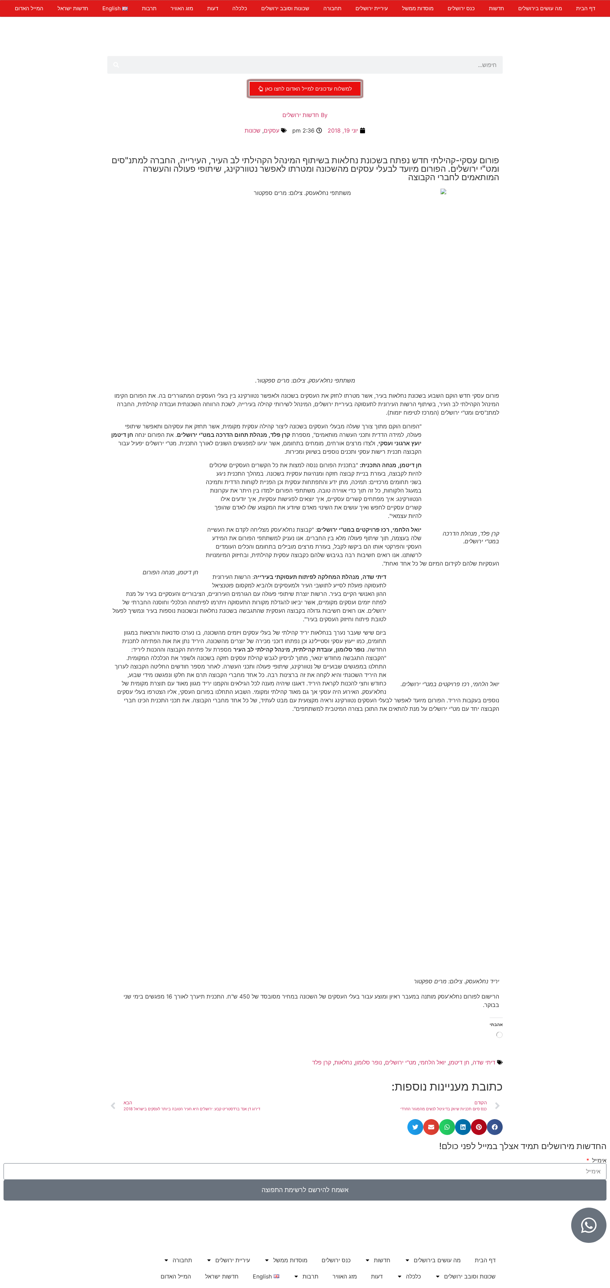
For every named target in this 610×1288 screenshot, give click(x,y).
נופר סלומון (368, 1062)
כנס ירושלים (461, 8)
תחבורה (332, 8)
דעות (212, 8)
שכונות (253, 130)
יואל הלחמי (432, 1062)
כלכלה (239, 8)
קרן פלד (321, 1062)
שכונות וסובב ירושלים (285, 8)
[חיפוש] (116, 65)
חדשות (496, 8)
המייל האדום (29, 8)
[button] (495, 1127)
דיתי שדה (484, 1062)
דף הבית (585, 8)
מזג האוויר (182, 8)
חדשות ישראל (73, 8)
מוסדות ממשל (417, 8)
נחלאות (343, 1062)
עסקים (271, 130)
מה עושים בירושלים (540, 8)
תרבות (149, 8)
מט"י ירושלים (400, 1062)
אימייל (598, 1160)
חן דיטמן (459, 1062)
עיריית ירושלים (371, 8)
